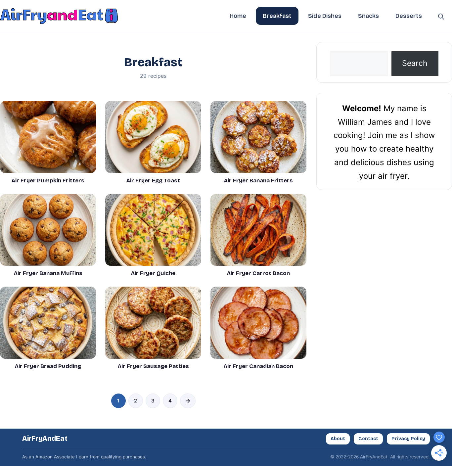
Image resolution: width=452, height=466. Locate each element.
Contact (368, 439)
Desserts (408, 16)
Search (415, 63)
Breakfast (277, 16)
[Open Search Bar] (441, 16)
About (338, 439)
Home (238, 16)
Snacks (368, 16)
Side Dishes (324, 16)
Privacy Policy (408, 439)
